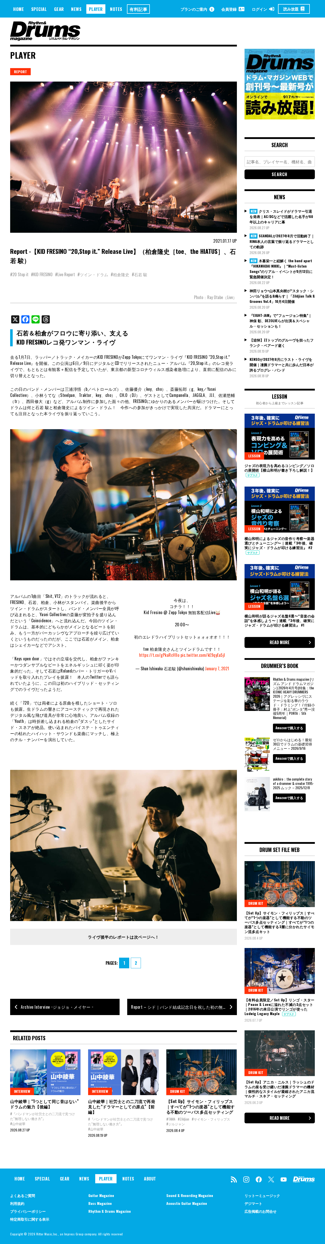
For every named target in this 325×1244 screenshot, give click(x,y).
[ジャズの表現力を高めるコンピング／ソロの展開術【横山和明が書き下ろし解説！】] (280, 436)
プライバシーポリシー (28, 1211)
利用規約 (17, 1203)
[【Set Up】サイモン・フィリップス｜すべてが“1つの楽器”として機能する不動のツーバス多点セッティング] (201, 1072)
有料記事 (138, 9)
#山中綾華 (17, 1123)
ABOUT (150, 1179)
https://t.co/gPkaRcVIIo (159, 655)
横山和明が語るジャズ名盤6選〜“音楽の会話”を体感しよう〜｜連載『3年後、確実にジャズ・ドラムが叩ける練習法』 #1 (280, 620)
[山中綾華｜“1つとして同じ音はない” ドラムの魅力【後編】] (45, 1072)
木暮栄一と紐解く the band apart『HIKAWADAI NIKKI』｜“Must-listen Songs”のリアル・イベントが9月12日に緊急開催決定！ (281, 268)
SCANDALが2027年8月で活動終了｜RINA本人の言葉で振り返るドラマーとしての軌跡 (282, 241)
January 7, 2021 (217, 668)
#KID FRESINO (42, 274)
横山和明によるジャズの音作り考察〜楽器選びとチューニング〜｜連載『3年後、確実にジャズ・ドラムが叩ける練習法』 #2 (280, 543)
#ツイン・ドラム (92, 274)
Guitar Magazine (101, 1195)
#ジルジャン (175, 1123)
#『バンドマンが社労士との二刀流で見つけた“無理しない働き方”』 (42, 1116)
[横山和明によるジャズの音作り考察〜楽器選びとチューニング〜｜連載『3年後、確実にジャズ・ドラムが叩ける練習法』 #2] (280, 509)
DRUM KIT (177, 1091)
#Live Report (65, 274)
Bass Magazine (100, 1203)
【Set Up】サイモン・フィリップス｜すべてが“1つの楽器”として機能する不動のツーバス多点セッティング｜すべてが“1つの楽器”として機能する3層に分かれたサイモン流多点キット (280, 922)
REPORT (20, 71)
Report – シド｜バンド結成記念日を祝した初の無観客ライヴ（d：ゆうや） (184, 1007)
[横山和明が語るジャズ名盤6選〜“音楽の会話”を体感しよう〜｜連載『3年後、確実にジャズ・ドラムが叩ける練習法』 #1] (280, 587)
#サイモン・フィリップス (211, 1119)
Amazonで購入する (289, 727)
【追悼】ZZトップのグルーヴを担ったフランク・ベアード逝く (282, 342)
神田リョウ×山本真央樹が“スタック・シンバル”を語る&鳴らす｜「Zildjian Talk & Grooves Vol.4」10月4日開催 (282, 296)
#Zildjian (183, 1119)
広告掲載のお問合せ (261, 1211)
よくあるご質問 (22, 1195)
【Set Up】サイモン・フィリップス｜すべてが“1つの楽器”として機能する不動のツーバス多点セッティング (200, 1106)
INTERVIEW (22, 1091)
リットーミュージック (262, 1195)
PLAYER (96, 9)
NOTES (116, 9)
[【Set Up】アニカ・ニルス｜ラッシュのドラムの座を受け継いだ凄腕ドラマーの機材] (280, 1053)
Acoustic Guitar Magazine (186, 1203)
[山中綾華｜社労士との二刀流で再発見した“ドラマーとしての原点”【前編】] (123, 1072)
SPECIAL (39, 9)
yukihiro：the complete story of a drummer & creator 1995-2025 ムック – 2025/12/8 (293, 783)
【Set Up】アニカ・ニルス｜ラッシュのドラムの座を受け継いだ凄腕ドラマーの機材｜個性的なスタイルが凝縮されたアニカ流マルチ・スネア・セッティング (280, 1088)
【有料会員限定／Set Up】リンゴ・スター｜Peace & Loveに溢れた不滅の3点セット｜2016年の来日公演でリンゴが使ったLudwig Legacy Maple (280, 1006)
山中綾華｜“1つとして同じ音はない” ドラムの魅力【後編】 (44, 1104)
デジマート (253, 1203)
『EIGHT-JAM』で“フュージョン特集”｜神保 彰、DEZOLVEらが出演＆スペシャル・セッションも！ (281, 321)
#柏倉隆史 (120, 274)
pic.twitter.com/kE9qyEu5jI (203, 655)
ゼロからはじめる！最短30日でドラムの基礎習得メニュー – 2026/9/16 (292, 744)
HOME (18, 9)
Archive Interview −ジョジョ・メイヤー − (57, 1007)
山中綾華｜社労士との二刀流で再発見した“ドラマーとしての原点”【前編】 (121, 1106)
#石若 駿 (139, 274)
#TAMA (170, 1119)
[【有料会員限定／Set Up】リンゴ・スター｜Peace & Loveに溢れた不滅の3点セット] (280, 971)
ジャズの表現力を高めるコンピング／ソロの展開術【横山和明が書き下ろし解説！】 (280, 468)
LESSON (254, 455)
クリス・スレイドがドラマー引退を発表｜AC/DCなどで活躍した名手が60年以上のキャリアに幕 (281, 216)
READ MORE (280, 642)
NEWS (76, 9)
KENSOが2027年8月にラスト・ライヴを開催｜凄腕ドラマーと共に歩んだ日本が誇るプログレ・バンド (282, 364)
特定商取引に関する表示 (29, 1219)
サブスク (252, 475)
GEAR (59, 9)
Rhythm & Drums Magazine (109, 1211)
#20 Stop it (19, 274)
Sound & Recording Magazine (189, 1195)
